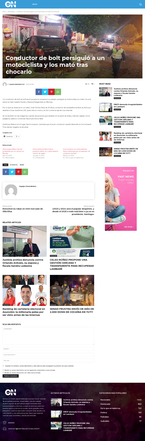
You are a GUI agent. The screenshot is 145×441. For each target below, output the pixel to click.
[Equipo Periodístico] (5, 84)
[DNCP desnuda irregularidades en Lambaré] (105, 107)
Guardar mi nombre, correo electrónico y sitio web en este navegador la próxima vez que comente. (39, 366)
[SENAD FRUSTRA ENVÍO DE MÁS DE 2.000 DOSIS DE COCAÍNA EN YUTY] (72, 290)
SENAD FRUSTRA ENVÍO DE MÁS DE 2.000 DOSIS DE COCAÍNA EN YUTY (72, 310)
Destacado (6, 256)
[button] (140, 4)
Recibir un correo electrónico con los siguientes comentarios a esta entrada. (30, 370)
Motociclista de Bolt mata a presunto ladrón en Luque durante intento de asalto (45, 151)
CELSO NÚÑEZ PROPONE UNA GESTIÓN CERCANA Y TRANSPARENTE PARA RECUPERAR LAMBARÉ (72, 264)
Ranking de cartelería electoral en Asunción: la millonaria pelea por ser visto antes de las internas (24, 311)
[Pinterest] (51, 92)
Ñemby (22, 165)
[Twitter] (45, 92)
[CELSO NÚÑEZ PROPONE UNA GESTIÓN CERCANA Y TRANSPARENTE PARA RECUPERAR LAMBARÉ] (72, 241)
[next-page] (104, 160)
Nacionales (11, 11)
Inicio (4, 11)
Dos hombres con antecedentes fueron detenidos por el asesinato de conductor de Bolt (76, 151)
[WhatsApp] (58, 92)
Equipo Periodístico (17, 84)
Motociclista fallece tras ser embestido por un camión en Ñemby (13, 151)
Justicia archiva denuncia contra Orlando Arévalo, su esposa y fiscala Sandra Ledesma (23, 262)
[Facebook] (39, 92)
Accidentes (14, 165)
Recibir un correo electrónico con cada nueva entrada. (23, 373)
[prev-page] (100, 160)
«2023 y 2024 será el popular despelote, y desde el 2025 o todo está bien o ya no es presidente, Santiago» (73, 211)
